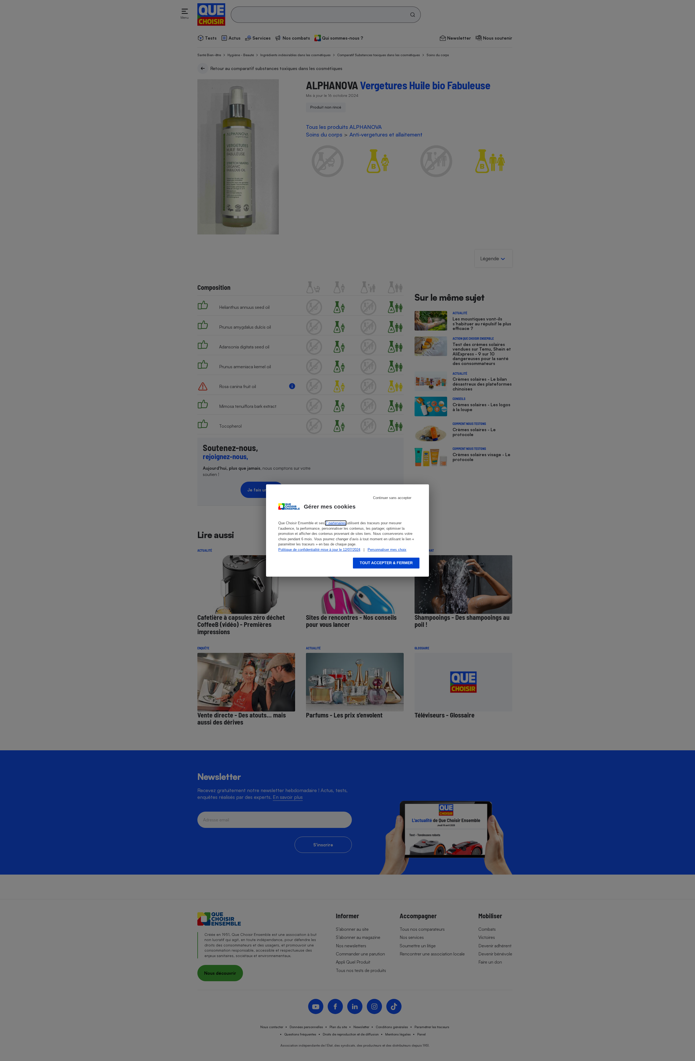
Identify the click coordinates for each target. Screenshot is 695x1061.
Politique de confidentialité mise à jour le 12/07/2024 (319, 550)
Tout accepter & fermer (386, 563)
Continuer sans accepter (392, 498)
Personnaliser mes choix (387, 550)
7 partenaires (336, 523)
